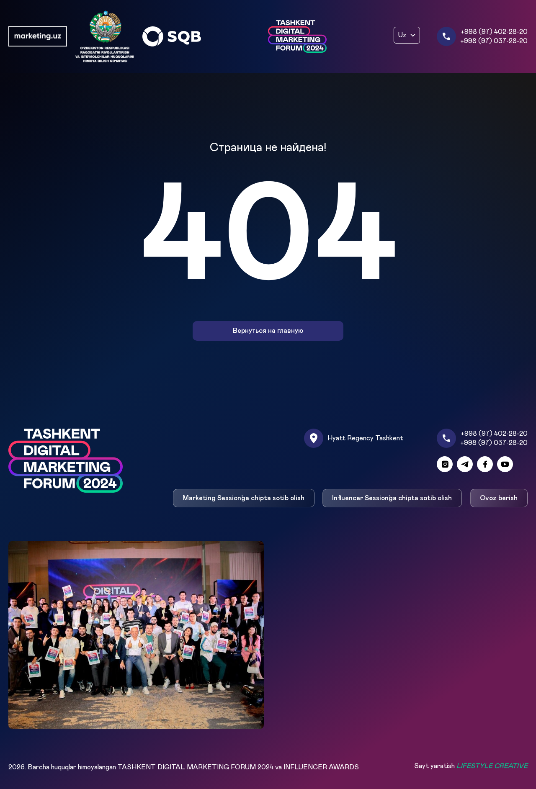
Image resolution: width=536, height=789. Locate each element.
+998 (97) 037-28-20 (494, 41)
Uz (402, 35)
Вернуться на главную (268, 331)
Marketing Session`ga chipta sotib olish (243, 498)
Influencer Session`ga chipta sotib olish (392, 498)
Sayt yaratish (471, 766)
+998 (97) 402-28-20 (494, 31)
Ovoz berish (499, 498)
